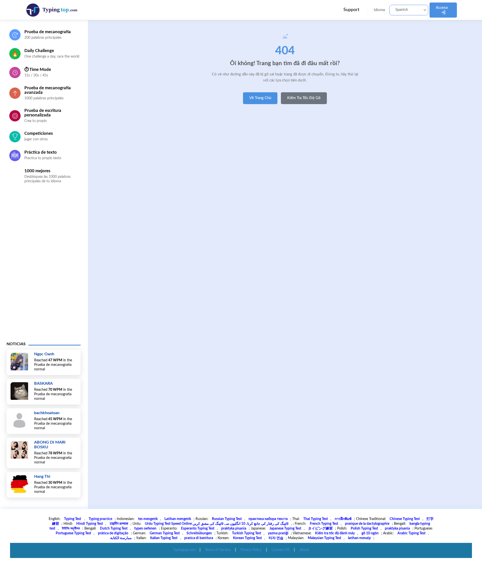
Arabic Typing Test (411, 533)
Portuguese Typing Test (73, 533)
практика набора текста (268, 519)
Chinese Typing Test (405, 519)
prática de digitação (113, 533)
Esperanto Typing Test (197, 528)
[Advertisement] (44, 266)
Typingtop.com (184, 550)
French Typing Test (324, 524)
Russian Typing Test (227, 519)
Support (351, 10)
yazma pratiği (278, 533)
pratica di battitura (198, 538)
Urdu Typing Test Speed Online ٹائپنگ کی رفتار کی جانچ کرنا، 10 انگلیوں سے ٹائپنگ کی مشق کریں (216, 524)
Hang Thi (42, 476)
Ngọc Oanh (44, 354)
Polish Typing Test (364, 528)
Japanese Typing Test (285, 528)
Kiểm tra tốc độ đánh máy (335, 533)
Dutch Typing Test (114, 528)
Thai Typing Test (315, 519)
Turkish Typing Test (246, 533)
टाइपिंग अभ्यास (119, 524)
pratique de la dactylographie (367, 524)
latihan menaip (359, 538)
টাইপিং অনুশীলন (71, 528)
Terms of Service (217, 550)
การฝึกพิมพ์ (343, 519)
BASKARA (43, 383)
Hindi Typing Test (89, 524)
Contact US (280, 550)
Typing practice (100, 519)
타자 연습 (276, 538)
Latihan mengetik (177, 519)
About (304, 550)
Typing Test (73, 519)
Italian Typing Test (163, 538)
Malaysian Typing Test (324, 538)
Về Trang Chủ (260, 98)
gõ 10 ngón (370, 533)
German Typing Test (165, 533)
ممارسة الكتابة (121, 538)
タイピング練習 (320, 528)
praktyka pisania (233, 528)
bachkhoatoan (46, 413)
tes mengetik (148, 519)
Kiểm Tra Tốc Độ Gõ (304, 98)
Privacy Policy (251, 550)
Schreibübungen (199, 533)
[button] (408, 10)
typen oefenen (145, 528)
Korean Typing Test (247, 538)
